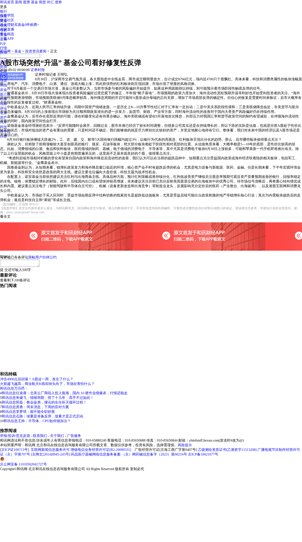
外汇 (50, 2)
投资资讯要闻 (35, 51)
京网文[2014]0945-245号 (50, 454)
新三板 (5, 94)
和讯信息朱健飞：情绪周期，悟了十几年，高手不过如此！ (48, 398)
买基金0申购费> (26, 25)
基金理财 (7, 25)
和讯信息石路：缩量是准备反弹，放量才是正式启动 (42, 416)
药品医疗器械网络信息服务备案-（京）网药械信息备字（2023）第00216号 (129, 454)
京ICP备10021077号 (203, 454)
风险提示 (185, 445)
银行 (3, 11)
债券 (58, 2)
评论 (3, 108)
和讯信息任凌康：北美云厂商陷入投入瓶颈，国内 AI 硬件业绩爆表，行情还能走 (65, 393)
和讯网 (5, 51)
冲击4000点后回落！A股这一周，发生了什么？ (36, 379)
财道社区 (7, 20)
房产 (3, 117)
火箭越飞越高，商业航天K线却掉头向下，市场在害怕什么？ (47, 384)
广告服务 (74, 436)
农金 (3, 90)
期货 (42, 2)
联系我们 (40, 436)
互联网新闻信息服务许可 (50, 450)
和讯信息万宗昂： (14, 388)
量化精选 (7, 34)
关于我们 (57, 436)
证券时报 (38, 70)
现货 (3, 80)
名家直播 (7, 29)
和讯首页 (7, 2)
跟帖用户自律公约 (42, 257)
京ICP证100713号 (14, 450)
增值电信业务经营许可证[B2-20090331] (101, 450)
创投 (3, 76)
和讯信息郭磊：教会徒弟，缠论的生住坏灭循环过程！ (44, 402)
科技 (3, 127)
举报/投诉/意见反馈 (15, 436)
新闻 (18, 2)
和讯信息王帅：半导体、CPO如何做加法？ (37, 421)
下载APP (7, 38)
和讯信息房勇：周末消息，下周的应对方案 (35, 407)
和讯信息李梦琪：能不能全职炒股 (28, 411)
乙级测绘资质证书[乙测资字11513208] (227, 450)
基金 (34, 2)
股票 (26, 2)
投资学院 (7, 15)
